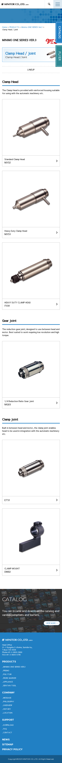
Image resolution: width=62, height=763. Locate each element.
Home (4, 27)
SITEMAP (7, 744)
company (8, 692)
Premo (6, 670)
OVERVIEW (7, 705)
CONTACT (7, 732)
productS (9, 661)
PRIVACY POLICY (12, 749)
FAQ (5, 729)
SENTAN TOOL (9, 685)
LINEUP (31, 70)
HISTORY (7, 709)
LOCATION (7, 713)
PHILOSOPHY (8, 701)
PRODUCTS (14, 27)
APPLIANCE (8, 682)
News (6, 739)
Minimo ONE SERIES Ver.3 (32, 27)
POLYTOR (7, 674)
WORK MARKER (9, 678)
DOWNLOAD (8, 725)
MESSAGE (7, 698)
